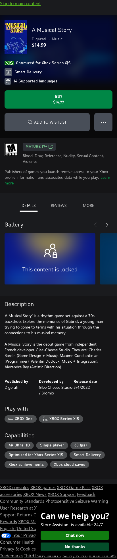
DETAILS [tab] (28, 205)
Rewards (8, 521)
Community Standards (22, 501)
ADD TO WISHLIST (50, 122)
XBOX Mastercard (35, 521)
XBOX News (35, 494)
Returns (24, 515)
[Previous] (95, 225)
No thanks (75, 546)
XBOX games (43, 487)
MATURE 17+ (36, 147)
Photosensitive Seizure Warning (76, 501)
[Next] (106, 225)
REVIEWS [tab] (58, 205)
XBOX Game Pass (74, 487)
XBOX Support (62, 494)
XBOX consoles (14, 487)
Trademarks (11, 555)
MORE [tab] (88, 205)
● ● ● (103, 122)
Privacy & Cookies (18, 549)
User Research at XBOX (23, 508)
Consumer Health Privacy (25, 542)
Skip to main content (20, 3)
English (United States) (22, 528)
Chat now (75, 535)
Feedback (86, 494)
